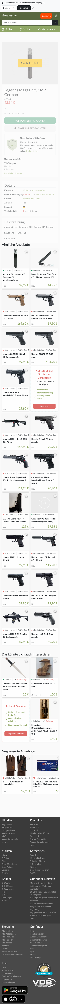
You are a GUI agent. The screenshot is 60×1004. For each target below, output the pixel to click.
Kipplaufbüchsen (37, 858)
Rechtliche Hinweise (13, 173)
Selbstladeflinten (37, 861)
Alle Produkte (8, 936)
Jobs (32, 948)
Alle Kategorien (9, 934)
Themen (5, 945)
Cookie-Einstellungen (11, 976)
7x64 (4, 892)
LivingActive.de (8, 830)
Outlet (5, 948)
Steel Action (7, 867)
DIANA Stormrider (38, 839)
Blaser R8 (34, 824)
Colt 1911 (34, 836)
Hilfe (32, 931)
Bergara (5, 870)
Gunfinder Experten (38, 940)
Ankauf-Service (37, 942)
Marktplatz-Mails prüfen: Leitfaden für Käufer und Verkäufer (41, 886)
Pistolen (33, 867)
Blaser (4, 861)
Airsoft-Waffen (38, 190)
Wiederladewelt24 (10, 839)
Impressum (7, 979)
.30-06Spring (8, 886)
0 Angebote (9, 169)
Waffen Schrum (8, 833)
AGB (4, 967)
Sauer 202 (34, 827)
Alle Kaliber (7, 942)
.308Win (6, 883)
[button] (55, 16)
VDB (4, 836)
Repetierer (34, 855)
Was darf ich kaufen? (45, 194)
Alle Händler (7, 940)
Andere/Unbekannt (31, 198)
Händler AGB (8, 970)
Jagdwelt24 (7, 824)
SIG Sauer (6, 858)
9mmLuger (7, 897)
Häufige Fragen (8, 982)
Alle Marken (7, 931)
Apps (32, 951)
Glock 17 (34, 830)
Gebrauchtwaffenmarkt (12, 954)
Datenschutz (7, 973)
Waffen (26, 190)
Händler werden (37, 934)
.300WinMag (8, 889)
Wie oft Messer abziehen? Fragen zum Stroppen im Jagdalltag (41, 906)
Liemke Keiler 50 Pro (39, 833)
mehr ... (5, 842)
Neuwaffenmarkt (9, 951)
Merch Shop (35, 957)
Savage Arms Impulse (39, 842)
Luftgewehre (35, 864)
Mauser (5, 855)
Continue (24, 8)
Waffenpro (10, 163)
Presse (33, 954)
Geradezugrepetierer (39, 870)
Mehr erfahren (32, 151)
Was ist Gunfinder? (38, 936)
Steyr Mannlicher (9, 864)
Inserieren (46, 16)
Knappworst (7, 827)
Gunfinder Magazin (38, 945)
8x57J (5, 894)
